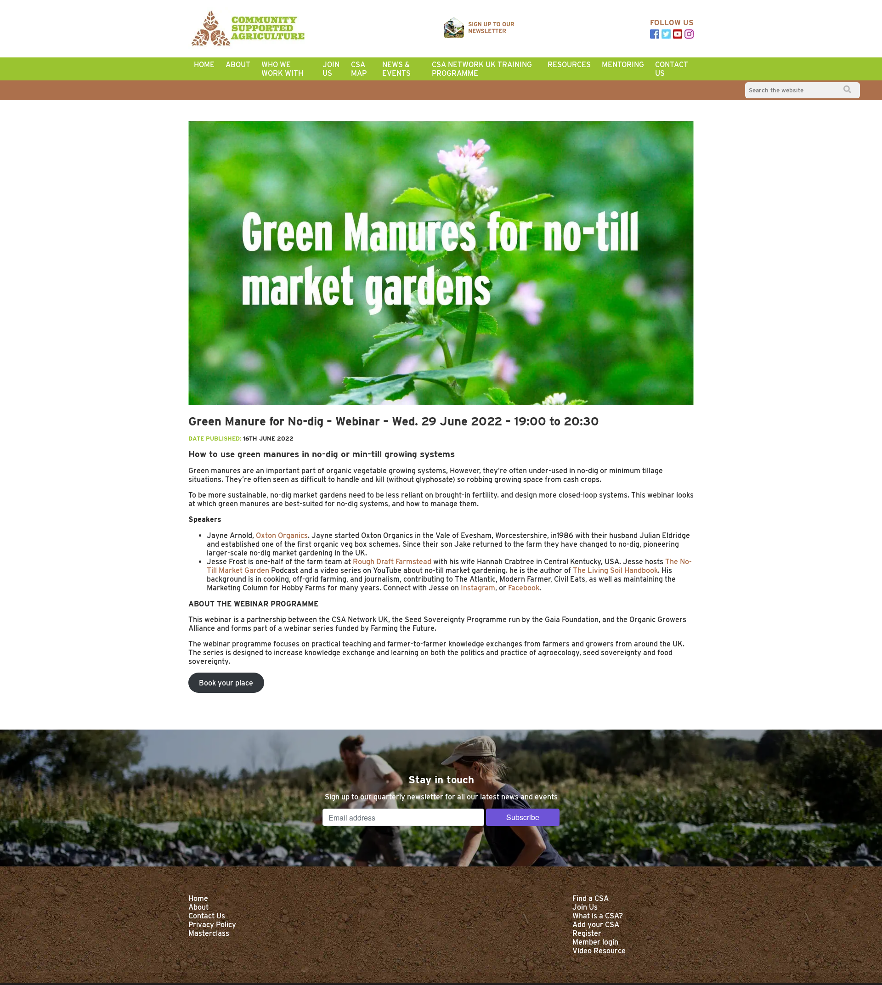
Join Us (330, 69)
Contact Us (671, 69)
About (238, 64)
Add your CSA (595, 924)
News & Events (396, 69)
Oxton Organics (281, 535)
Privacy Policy (212, 924)
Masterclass (208, 933)
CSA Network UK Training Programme (482, 69)
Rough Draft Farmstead (391, 561)
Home (204, 64)
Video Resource (599, 950)
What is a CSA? (597, 915)
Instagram (477, 587)
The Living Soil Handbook (614, 570)
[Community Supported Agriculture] (248, 29)
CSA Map (359, 69)
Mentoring (623, 64)
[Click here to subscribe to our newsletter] (479, 28)
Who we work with (282, 69)
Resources (569, 64)
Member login (595, 942)
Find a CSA (590, 898)
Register (586, 933)
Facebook (522, 587)
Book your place (226, 683)
